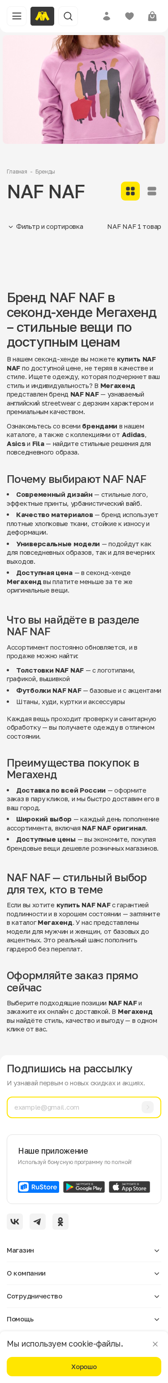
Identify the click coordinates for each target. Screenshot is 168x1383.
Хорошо (83, 1366)
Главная (17, 171)
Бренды (45, 171)
